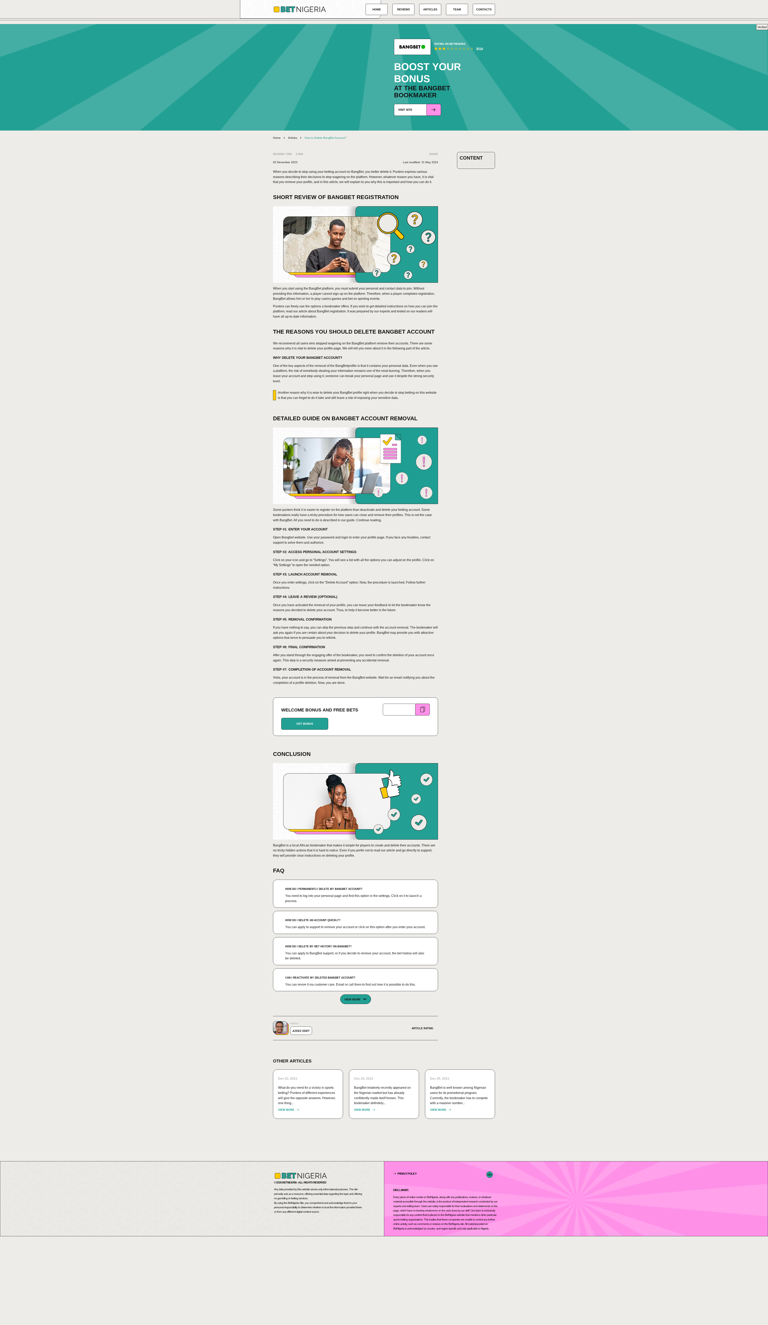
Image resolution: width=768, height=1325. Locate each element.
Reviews (403, 9)
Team (457, 9)
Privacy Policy (406, 1173)
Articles (430, 9)
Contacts (484, 9)
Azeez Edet (301, 1030)
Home (376, 9)
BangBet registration (331, 311)
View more (286, 1109)
